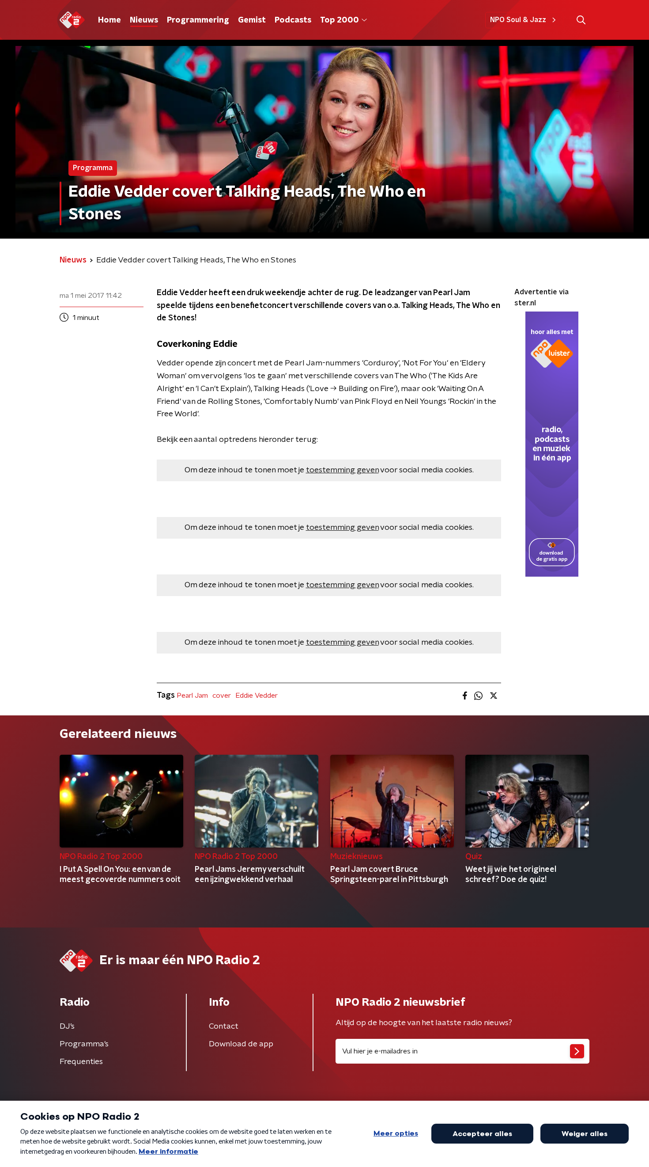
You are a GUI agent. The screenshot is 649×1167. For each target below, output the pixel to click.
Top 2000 (339, 20)
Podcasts (293, 20)
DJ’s (67, 1026)
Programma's (84, 1044)
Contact (223, 1026)
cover (221, 695)
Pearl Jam (192, 695)
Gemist (252, 20)
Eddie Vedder (256, 695)
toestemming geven (342, 470)
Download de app (241, 1044)
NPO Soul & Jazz (518, 19)
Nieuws (144, 20)
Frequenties (81, 1062)
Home (109, 20)
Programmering (198, 20)
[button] (580, 20)
